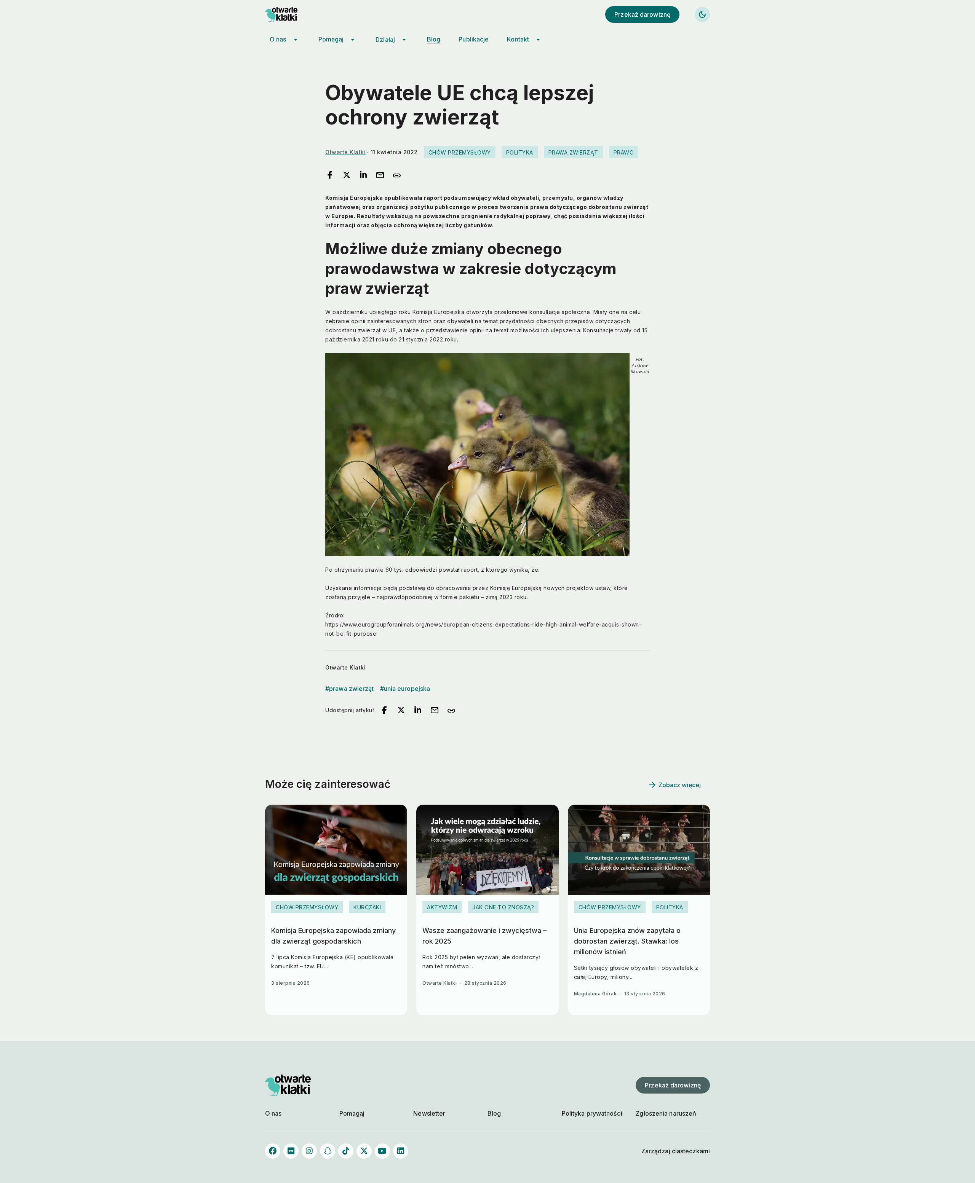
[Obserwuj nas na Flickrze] (291, 1151)
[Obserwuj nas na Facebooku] (272, 1151)
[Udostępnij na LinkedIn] (363, 175)
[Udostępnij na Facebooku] (329, 175)
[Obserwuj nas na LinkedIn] (400, 1151)
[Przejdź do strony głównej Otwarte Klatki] (288, 14)
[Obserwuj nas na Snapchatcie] (327, 1151)
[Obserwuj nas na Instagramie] (309, 1151)
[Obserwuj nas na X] (364, 1151)
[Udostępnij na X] (346, 175)
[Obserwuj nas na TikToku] (345, 1151)
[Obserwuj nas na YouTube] (382, 1151)
